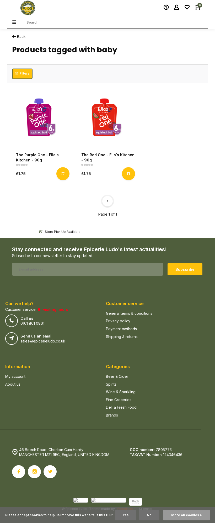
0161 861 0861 (32, 323)
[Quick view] (62, 173)
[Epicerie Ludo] (28, 8)
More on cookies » (186, 515)
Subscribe (185, 269)
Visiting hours (55, 309)
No (149, 515)
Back (21, 36)
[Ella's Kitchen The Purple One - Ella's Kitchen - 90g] (42, 118)
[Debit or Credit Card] (108, 502)
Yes (125, 515)
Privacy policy (118, 321)
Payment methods (121, 329)
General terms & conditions (129, 313)
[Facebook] (18, 471)
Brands (112, 415)
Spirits (111, 384)
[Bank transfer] (135, 502)
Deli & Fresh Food (121, 407)
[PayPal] (80, 502)
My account (15, 376)
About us (12, 384)
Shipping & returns (122, 336)
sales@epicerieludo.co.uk (42, 341)
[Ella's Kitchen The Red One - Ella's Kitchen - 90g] (107, 118)
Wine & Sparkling (121, 392)
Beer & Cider (117, 376)
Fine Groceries (118, 399)
